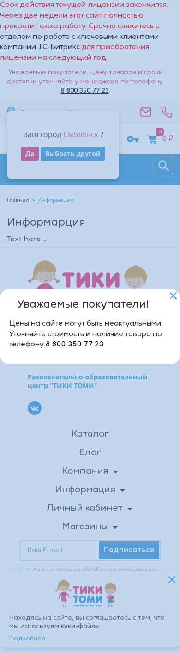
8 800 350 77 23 (75, 344)
